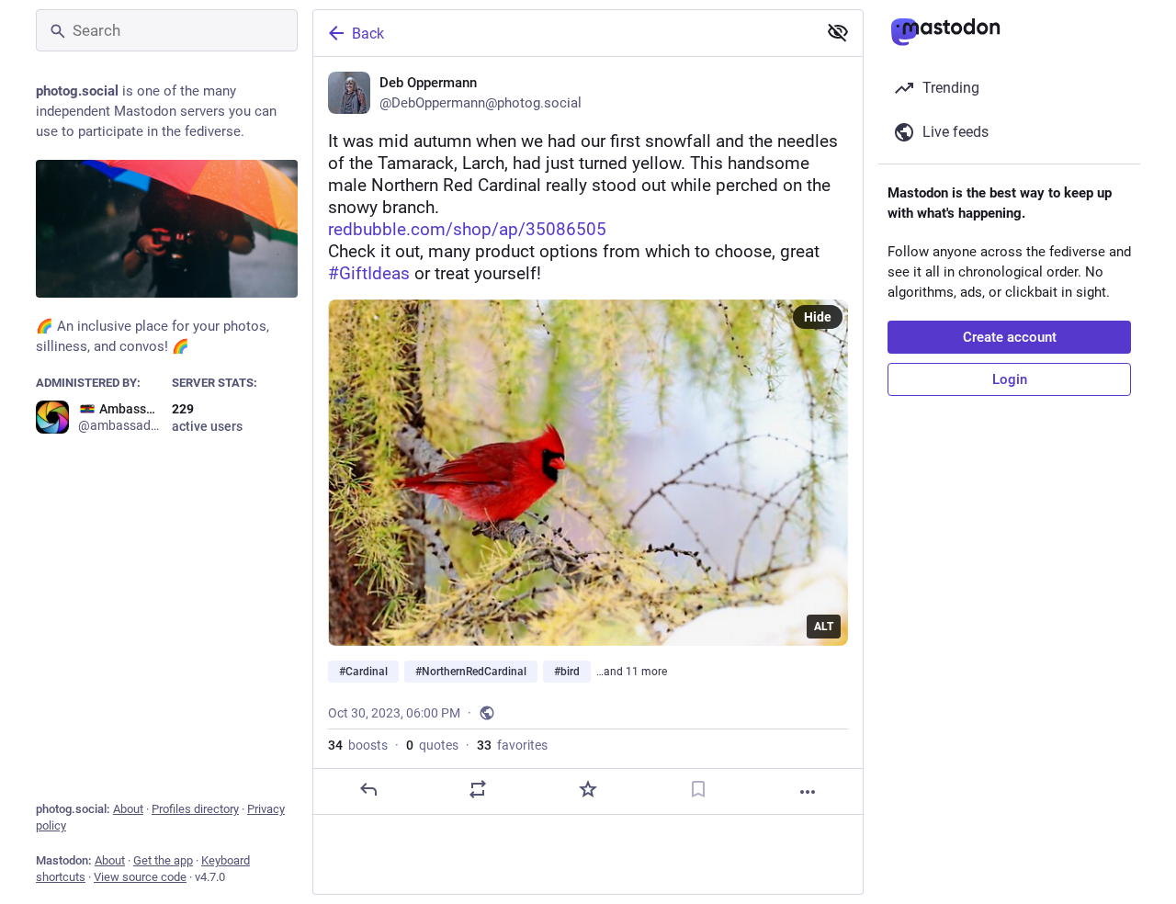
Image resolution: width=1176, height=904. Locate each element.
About (128, 809)
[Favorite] (588, 789)
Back (368, 33)
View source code (140, 877)
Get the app (163, 860)
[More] (808, 792)
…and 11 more (631, 671)
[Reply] (368, 789)
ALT (823, 626)
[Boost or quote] (478, 789)
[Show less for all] (838, 32)
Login (1009, 379)
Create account (1010, 337)
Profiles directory (195, 809)
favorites (512, 745)
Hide (817, 317)
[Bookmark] (698, 789)
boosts (358, 745)
